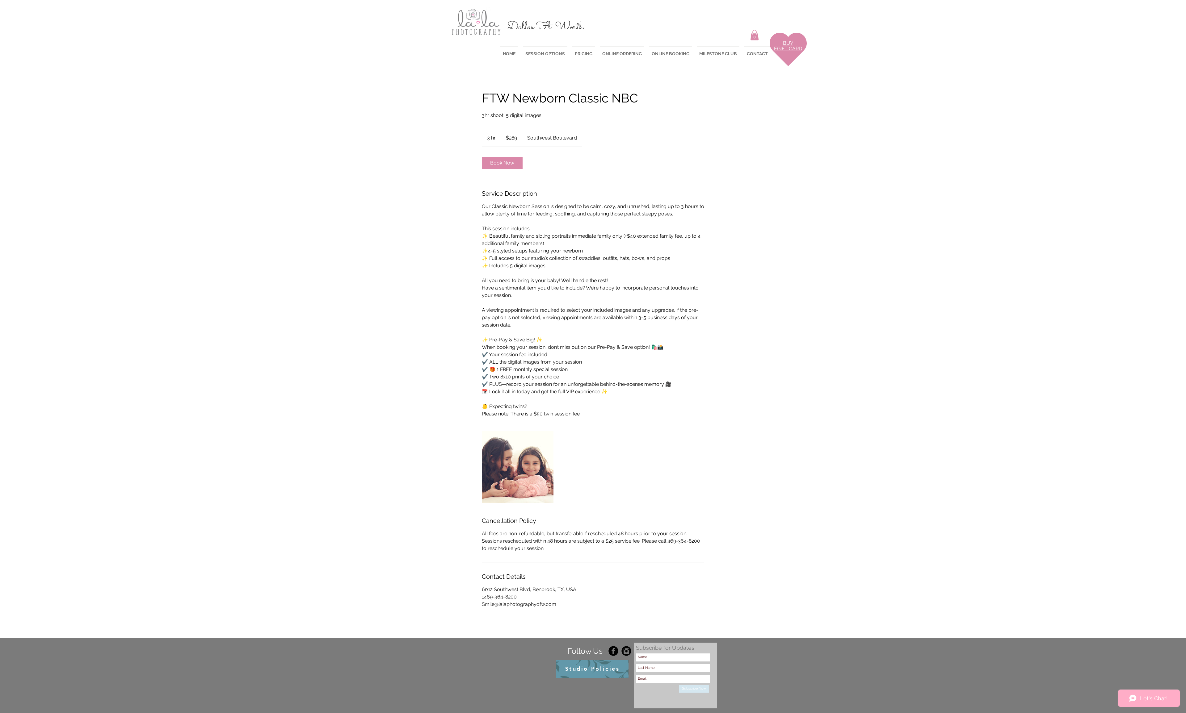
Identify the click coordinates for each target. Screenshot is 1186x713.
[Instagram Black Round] (626, 651)
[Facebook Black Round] (613, 651)
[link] (502, 163)
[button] (754, 35)
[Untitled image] (517, 467)
